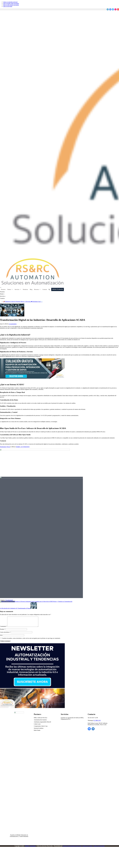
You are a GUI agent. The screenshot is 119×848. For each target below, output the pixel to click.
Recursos (36, 289)
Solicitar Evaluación (57, 289)
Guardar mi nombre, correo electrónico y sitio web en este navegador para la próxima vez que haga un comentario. (31, 638)
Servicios (17, 289)
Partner (9, 289)
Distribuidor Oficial (5, 446)
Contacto (44, 289)
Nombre (2, 629)
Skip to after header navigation (11, 5)
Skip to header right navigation (11, 3)
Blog (31, 289)
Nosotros (3, 289)
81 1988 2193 (97, 720)
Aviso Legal (78, 846)
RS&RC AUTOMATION (22, 446)
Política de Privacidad (99, 846)
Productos (25, 289)
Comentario (3, 626)
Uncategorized (9, 600)
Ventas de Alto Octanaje (69, 846)
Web (1, 635)
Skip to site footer (7, 6)
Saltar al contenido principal (10, 2)
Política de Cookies (87, 846)
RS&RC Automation (30, 846)
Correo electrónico (5, 632)
